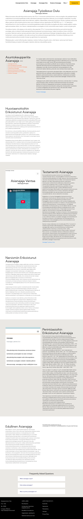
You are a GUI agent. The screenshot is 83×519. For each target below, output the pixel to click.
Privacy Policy (45, 514)
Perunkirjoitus (25, 503)
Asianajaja (33, 3)
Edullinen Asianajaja (12, 73)
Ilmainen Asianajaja (55, 3)
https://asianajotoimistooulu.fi (8, 510)
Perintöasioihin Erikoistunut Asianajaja (17, 71)
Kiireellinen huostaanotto (28, 510)
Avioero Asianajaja (41, 92)
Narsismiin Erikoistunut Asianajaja (16, 70)
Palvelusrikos (45, 509)
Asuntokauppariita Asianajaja (15, 65)
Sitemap (44, 511)
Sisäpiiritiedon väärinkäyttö (28, 513)
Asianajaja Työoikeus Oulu (48, 242)
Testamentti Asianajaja (13, 68)
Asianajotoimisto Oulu (22, 3)
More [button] (65, 3)
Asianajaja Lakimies (12, 63)
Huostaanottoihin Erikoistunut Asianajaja (17, 67)
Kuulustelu (44, 503)
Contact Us (75, 3)
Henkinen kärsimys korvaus (28, 515)
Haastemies (45, 506)
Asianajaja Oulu (43, 3)
